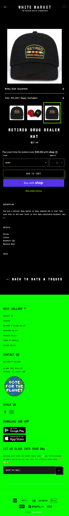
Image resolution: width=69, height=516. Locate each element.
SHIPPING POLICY (10, 330)
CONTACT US (8, 316)
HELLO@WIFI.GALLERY (12, 361)
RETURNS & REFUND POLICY (14, 325)
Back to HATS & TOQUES (36, 279)
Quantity (53, 155)
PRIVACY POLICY (10, 335)
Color (5, 155)
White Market (37, 512)
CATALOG (6, 321)
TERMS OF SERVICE (11, 340)
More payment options (34, 191)
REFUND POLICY (9, 345)
